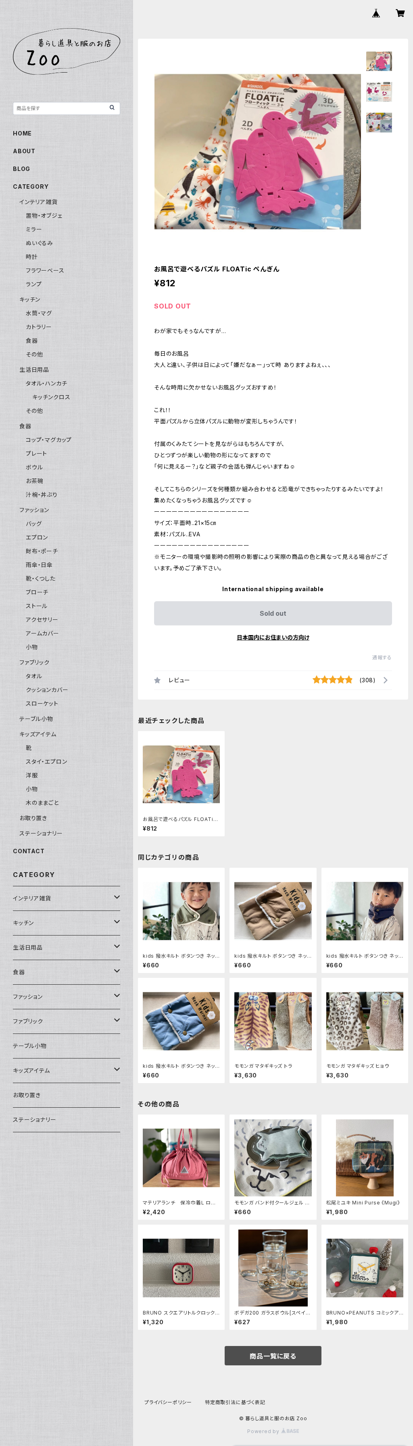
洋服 (32, 775)
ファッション (34, 509)
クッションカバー (47, 689)
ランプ (34, 284)
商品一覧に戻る (273, 1356)
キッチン (29, 299)
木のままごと (42, 802)
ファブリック (34, 662)
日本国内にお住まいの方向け (273, 637)
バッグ (34, 523)
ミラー (34, 229)
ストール (37, 605)
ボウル (34, 467)
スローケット (42, 703)
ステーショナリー (41, 833)
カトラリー (39, 326)
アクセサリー (42, 619)
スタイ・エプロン (46, 761)
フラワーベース (45, 270)
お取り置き (33, 818)
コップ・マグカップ (49, 439)
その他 (34, 354)
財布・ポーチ (42, 551)
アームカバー (42, 633)
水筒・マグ (39, 313)
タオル (34, 676)
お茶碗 (34, 480)
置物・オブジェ (44, 215)
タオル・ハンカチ (46, 383)
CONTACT (29, 851)
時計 (32, 256)
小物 (32, 647)
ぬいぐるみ (39, 243)
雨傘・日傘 (39, 564)
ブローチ (37, 592)
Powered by (264, 1431)
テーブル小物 (36, 718)
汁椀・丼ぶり (42, 494)
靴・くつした (41, 578)
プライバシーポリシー (168, 1402)
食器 (32, 340)
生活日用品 (34, 369)
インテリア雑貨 (38, 201)
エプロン (37, 537)
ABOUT (24, 151)
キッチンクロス (51, 397)
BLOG (21, 168)
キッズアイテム (37, 734)
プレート (36, 453)
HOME (22, 133)
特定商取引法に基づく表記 (235, 1402)
